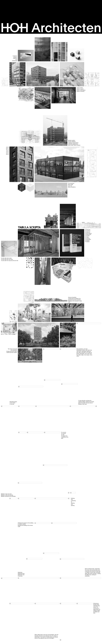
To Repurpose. (88, 234)
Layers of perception (81, 90)
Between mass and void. (6, 494)
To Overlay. (87, 238)
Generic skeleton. (72, 141)
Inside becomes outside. (11, 352)
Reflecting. (20, 572)
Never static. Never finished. (74, 145)
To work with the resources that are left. (9, 260)
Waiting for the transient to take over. (75, 301)
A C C (7, 153)
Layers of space (80, 89)
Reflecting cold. (21, 574)
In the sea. (12, 404)
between (15, 57)
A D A (7, 150)
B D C (7, 148)
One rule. (70, 185)
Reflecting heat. (21, 573)
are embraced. (14, 350)
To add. (62, 434)
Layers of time (80, 87)
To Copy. (87, 237)
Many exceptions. (72, 187)
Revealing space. (13, 401)
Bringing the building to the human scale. (25, 526)
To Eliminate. (87, 229)
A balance (15, 56)
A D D (7, 147)
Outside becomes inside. (11, 351)
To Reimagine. (88, 239)
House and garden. (72, 297)
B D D (7, 154)
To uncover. (63, 432)
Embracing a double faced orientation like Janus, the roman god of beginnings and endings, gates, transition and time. (96, 608)
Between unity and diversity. (7, 495)
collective (15, 58)
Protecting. (20, 576)
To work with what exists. (6, 258)
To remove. (63, 433)
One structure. (71, 183)
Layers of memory (80, 91)
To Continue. (87, 231)
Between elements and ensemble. (8, 496)
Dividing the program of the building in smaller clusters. (25, 523)
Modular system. (71, 140)
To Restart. (87, 240)
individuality (14, 60)
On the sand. (12, 403)
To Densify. (87, 235)
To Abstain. (87, 241)
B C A (7, 149)
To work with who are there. (7, 259)
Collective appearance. (73, 144)
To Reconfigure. (88, 233)
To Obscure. (87, 232)
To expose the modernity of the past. (64, 437)
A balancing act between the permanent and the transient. (74, 299)
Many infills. (70, 184)
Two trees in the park (12, 349)
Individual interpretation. (73, 142)
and (16, 59)
